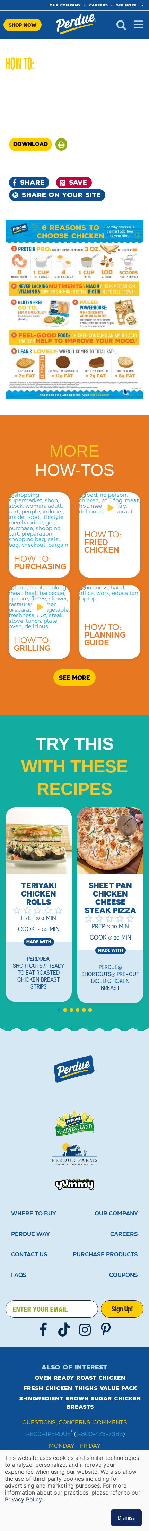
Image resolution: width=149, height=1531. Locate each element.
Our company (65, 5)
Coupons (123, 1275)
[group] (110, 909)
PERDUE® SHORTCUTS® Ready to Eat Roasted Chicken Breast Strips (38, 973)
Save (78, 182)
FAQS (19, 1275)
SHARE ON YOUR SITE (61, 195)
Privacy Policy (23, 1499)
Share (32, 182)
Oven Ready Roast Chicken (80, 1378)
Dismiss (126, 1518)
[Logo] (74, 1069)
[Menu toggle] (139, 25)
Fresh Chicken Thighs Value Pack (80, 1388)
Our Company (116, 1213)
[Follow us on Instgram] (85, 1329)
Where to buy (33, 1213)
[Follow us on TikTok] (64, 1329)
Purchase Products (105, 1254)
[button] (61, 144)
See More (126, 5)
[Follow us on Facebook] (43, 1329)
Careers (98, 5)
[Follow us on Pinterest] (105, 1329)
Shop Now (22, 25)
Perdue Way (30, 1234)
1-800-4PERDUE (48, 1434)
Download (30, 144)
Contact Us (29, 1254)
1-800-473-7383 (99, 1434)
